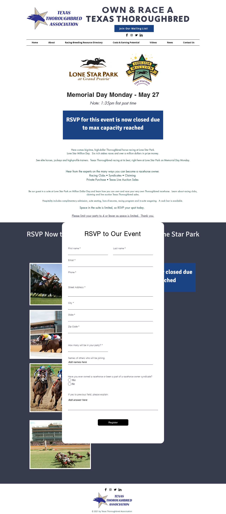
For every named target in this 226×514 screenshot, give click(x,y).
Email (71, 260)
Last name (118, 248)
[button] (51, 42)
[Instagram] (131, 35)
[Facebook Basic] (126, 35)
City (70, 303)
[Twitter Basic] (136, 35)
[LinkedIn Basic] (141, 35)
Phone (71, 272)
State (70, 315)
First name (73, 248)
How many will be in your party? (84, 345)
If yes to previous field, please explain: (88, 394)
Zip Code (73, 326)
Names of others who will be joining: (86, 358)
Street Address (76, 287)
